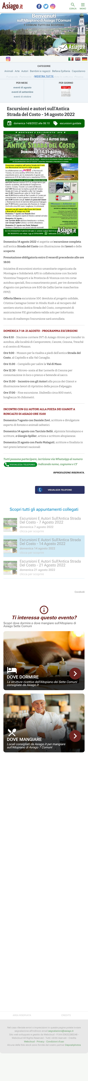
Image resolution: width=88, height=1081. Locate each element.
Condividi (80, 592)
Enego (41, 29)
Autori (24, 71)
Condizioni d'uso (55, 1041)
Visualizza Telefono (60, 490)
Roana (50, 31)
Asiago (31, 29)
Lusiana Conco (35, 31)
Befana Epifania (61, 71)
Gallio (56, 29)
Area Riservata (22, 1015)
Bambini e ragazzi (40, 71)
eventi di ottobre (22, 96)
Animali (8, 71)
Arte (17, 71)
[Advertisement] (44, 785)
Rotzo (59, 31)
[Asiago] (12, 6)
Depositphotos (73, 1045)
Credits (66, 1015)
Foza (48, 29)
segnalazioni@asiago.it (60, 1031)
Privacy (40, 1041)
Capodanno (78, 71)
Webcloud (29, 1041)
